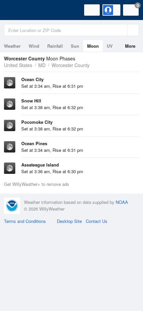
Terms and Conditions (25, 221)
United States (18, 65)
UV (110, 46)
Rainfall (55, 46)
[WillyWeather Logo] (15, 10)
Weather (12, 46)
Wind (34, 46)
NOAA (122, 202)
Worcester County (70, 65)
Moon (93, 46)
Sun (75, 46)
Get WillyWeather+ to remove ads (36, 184)
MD (42, 65)
